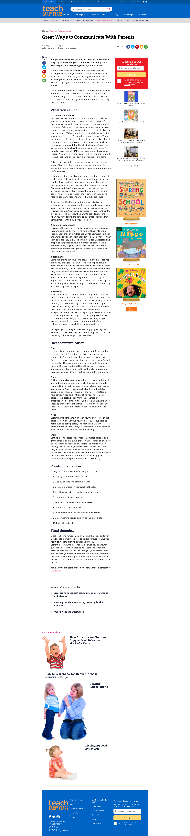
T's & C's (73, 817)
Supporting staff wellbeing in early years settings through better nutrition (131, 141)
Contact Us (74, 813)
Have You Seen (98, 14)
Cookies (127, 85)
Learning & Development (50, 20)
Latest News (96, 806)
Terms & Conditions (132, 823)
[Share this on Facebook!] (128, 46)
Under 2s (119, 20)
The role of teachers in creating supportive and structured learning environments (131, 159)
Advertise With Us (76, 809)
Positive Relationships (104, 20)
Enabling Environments (85, 20)
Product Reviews (98, 811)
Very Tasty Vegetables (131, 304)
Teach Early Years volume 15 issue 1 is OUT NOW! (131, 104)
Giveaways (128, 14)
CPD (127, 20)
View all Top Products (131, 166)
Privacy (139, 82)
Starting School (131, 223)
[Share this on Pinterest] (137, 46)
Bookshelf (143, 14)
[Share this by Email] (141, 46)
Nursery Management (140, 20)
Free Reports (80, 14)
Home (66, 14)
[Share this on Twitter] (133, 46)
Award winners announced (69, 611)
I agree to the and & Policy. (133, 82)
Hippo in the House (131, 264)
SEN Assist (56, 570)
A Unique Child (68, 20)
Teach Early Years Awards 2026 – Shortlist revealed (131, 123)
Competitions (96, 823)
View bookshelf (130, 309)
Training (114, 14)
